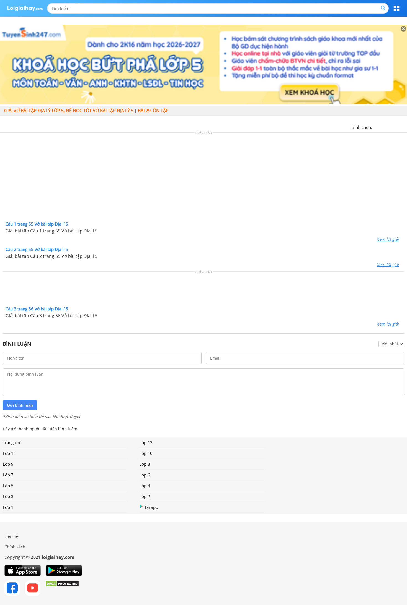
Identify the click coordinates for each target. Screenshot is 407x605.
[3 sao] (390, 126)
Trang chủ (12, 442)
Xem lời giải (388, 239)
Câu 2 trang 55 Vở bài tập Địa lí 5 (37, 249)
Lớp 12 (146, 442)
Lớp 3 (8, 496)
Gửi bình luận (20, 405)
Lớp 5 (8, 485)
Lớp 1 (8, 507)
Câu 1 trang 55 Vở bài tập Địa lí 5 (37, 224)
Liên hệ (11, 536)
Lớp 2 (144, 496)
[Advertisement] (203, 178)
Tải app (151, 507)
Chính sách (14, 546)
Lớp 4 (144, 485)
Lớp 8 (144, 464)
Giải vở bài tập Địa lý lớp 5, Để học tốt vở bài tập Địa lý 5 (68, 111)
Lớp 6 (144, 475)
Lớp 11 (9, 453)
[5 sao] (403, 126)
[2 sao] (383, 126)
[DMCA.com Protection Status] (62, 588)
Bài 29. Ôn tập (153, 111)
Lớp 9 (8, 464)
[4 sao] (396, 126)
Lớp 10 (146, 453)
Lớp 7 (8, 475)
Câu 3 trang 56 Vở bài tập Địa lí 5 (37, 308)
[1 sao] (376, 126)
